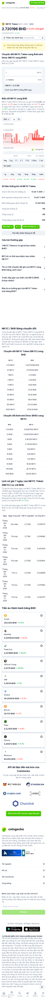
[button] (23, 233)
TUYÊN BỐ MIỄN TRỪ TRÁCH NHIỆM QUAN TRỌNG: (22, 936)
